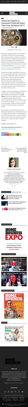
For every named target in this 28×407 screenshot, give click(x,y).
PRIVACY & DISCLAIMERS (6, 399)
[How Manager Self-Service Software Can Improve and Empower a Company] (4, 197)
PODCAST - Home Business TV (8, 254)
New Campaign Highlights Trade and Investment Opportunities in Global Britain (21, 150)
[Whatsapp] (15, 134)
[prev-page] (2, 214)
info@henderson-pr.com (14, 183)
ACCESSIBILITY (22, 399)
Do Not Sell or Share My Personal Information (14, 395)
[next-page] (4, 214)
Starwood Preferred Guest (7, 67)
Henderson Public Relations (7, 27)
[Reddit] (10, 134)
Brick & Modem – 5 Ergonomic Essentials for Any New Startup (6, 150)
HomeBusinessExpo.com (14, 243)
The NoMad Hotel (19, 101)
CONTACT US (15, 400)
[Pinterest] (8, 134)
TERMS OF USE (15, 399)
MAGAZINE (8, 1)
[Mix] (13, 134)
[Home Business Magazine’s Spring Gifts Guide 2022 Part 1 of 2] (4, 209)
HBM (6, 16)
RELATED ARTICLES (6, 192)
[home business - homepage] (14, 363)
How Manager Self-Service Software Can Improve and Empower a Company (15, 197)
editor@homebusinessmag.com (17, 382)
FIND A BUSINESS (13, 1)
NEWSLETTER (24, 1)
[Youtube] (22, 392)
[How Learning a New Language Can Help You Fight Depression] (4, 203)
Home (2, 16)
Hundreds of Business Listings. (8, 129)
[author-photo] (14, 167)
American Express (18, 65)
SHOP (9, 397)
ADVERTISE (19, 1)
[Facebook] (2, 134)
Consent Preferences (8, 400)
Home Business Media (16, 405)
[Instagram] (8, 391)
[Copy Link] (20, 134)
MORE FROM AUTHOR (16, 192)
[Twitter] (15, 186)
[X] (18, 134)
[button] (2, 13)
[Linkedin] (5, 134)
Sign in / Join (3, 1)
